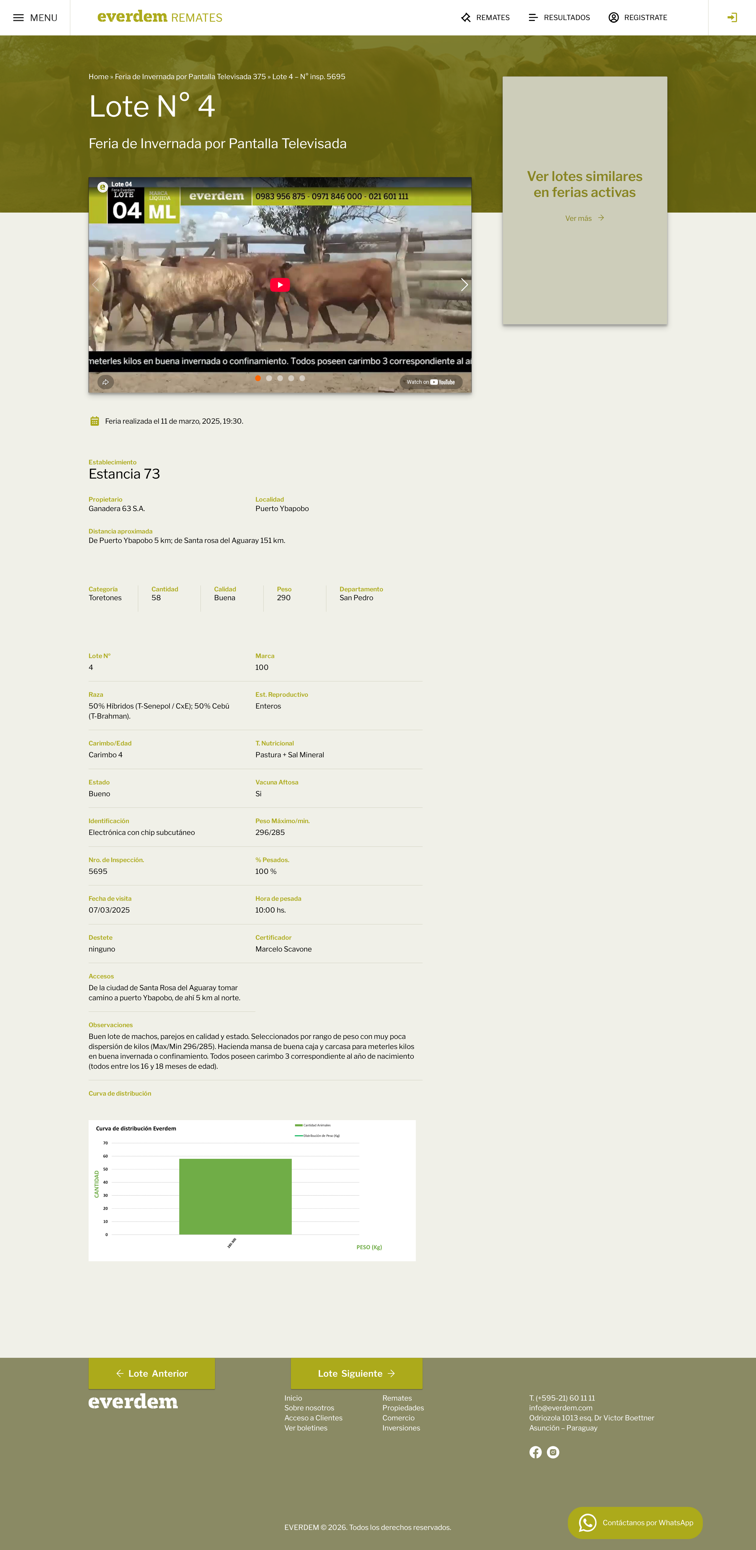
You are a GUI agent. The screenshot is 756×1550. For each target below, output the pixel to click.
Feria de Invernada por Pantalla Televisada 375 (190, 76)
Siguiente (350, 1373)
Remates (493, 17)
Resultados (567, 17)
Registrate (645, 17)
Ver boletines (306, 1428)
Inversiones (401, 1428)
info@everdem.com (561, 1408)
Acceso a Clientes (313, 1418)
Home (99, 76)
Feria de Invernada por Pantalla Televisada (218, 143)
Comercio (398, 1418)
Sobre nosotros (309, 1408)
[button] (258, 378)
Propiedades (403, 1408)
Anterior (158, 1373)
